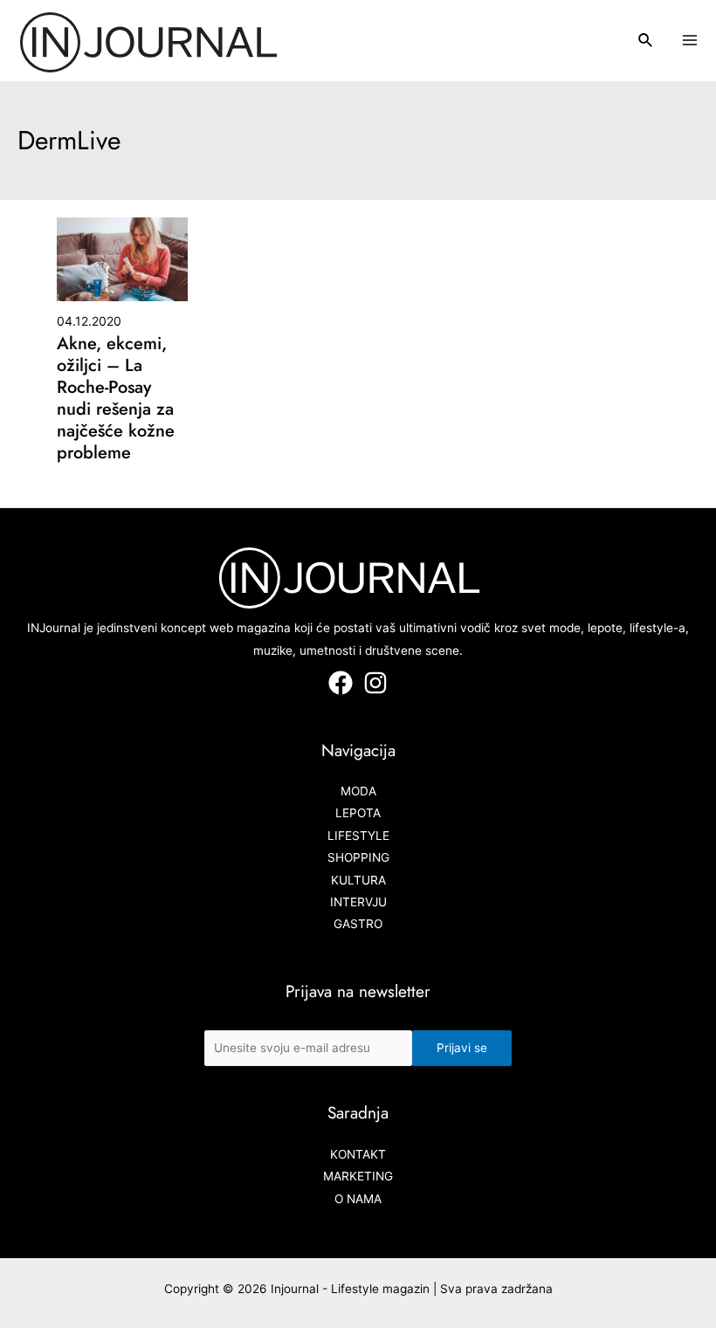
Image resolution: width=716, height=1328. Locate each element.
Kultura (358, 880)
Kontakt (358, 1154)
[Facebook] (340, 683)
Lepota (358, 813)
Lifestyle (358, 836)
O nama (358, 1199)
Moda (358, 791)
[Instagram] (375, 683)
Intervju (358, 902)
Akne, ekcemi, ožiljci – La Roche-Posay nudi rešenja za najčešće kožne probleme (116, 398)
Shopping (358, 857)
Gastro (358, 924)
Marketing (358, 1176)
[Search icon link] (646, 42)
